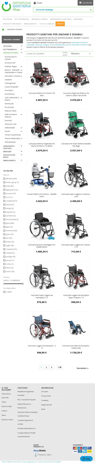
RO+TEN (10, 264)
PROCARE (10, 260)
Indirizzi (4, 411)
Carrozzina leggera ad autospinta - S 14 (42, 347)
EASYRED (10, 212)
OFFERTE (60, 24)
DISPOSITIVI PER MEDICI (12, 24)
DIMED (10, 204)
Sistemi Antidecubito (12, 138)
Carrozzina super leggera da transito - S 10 (76, 246)
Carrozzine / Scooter (12, 76)
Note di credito (7, 406)
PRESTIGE (10, 256)
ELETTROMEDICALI (21, 19)
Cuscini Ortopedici (11, 87)
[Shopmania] (39, 450)
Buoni (4, 415)
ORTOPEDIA (7, 19)
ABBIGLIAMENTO (30, 24)
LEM (9, 238)
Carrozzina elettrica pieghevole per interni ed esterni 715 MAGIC (42, 145)
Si (8, 292)
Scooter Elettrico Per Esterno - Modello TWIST (42, 195)
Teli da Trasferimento (13, 135)
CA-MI (9, 197)
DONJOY (10, 208)
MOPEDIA (11, 249)
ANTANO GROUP (12, 182)
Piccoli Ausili (9, 107)
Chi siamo (44, 391)
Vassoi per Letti (10, 124)
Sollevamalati (10, 128)
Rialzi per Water (10, 111)
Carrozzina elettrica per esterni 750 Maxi (42, 94)
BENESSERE (78, 19)
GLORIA (9, 227)
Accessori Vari (10, 63)
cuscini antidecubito (57, 45)
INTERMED (11, 230)
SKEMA (9, 268)
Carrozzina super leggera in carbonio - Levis (76, 195)
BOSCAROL (11, 193)
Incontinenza (9, 94)
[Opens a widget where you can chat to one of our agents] (86, 459)
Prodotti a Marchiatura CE (26, 428)
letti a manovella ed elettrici (77, 45)
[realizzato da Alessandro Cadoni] (42, 454)
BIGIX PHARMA (12, 190)
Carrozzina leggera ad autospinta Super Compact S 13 (76, 296)
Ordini (4, 402)
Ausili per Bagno (11, 66)
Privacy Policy (46, 396)
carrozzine (75, 42)
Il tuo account (6, 389)
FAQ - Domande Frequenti (27, 400)
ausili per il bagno (42, 45)
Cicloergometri (10, 83)
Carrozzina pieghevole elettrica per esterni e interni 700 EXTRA (76, 94)
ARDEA (10, 186)
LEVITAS (10, 242)
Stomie (7, 131)
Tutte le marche (46, 24)
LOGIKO (10, 245)
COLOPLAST (11, 201)
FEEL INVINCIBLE (12, 219)
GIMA (10, 223)
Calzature (8, 79)
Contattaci (44, 400)
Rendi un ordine (7, 420)
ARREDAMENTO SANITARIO (60, 19)
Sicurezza (8, 120)
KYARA (9, 234)
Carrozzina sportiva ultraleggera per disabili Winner (41, 246)
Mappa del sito (46, 405)
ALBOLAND (11, 178)
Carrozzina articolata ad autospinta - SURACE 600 (76, 347)
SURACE (10, 271)
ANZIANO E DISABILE (40, 19)
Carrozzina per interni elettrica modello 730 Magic (76, 145)
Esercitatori (9, 90)
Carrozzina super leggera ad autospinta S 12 (42, 296)
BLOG (43, 409)
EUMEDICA (11, 216)
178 (59, 367)
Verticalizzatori (10, 142)
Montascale (9, 103)
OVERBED (10, 253)
